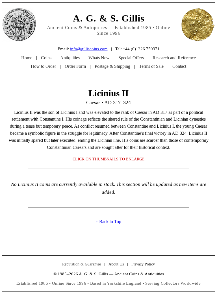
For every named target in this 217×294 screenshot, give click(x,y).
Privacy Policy (143, 264)
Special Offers (131, 57)
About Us (116, 264)
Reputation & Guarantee (81, 264)
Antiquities (70, 57)
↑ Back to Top (108, 221)
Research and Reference (174, 57)
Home (26, 57)
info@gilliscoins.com (89, 49)
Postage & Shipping (112, 66)
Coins (46, 57)
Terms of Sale (151, 66)
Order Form (75, 66)
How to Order (43, 66)
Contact (179, 66)
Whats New (99, 57)
